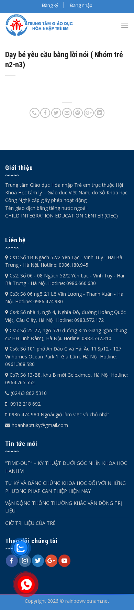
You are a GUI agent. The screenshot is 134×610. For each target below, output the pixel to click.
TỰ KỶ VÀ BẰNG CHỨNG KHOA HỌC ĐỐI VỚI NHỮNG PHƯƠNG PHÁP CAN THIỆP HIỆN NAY (65, 487)
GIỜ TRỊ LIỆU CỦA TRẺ (30, 523)
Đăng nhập (81, 5)
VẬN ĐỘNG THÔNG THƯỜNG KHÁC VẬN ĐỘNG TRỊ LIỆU (63, 507)
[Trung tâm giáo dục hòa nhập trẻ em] (41, 25)
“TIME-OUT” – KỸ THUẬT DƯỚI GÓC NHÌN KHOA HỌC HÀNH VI (66, 467)
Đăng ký (50, 5)
